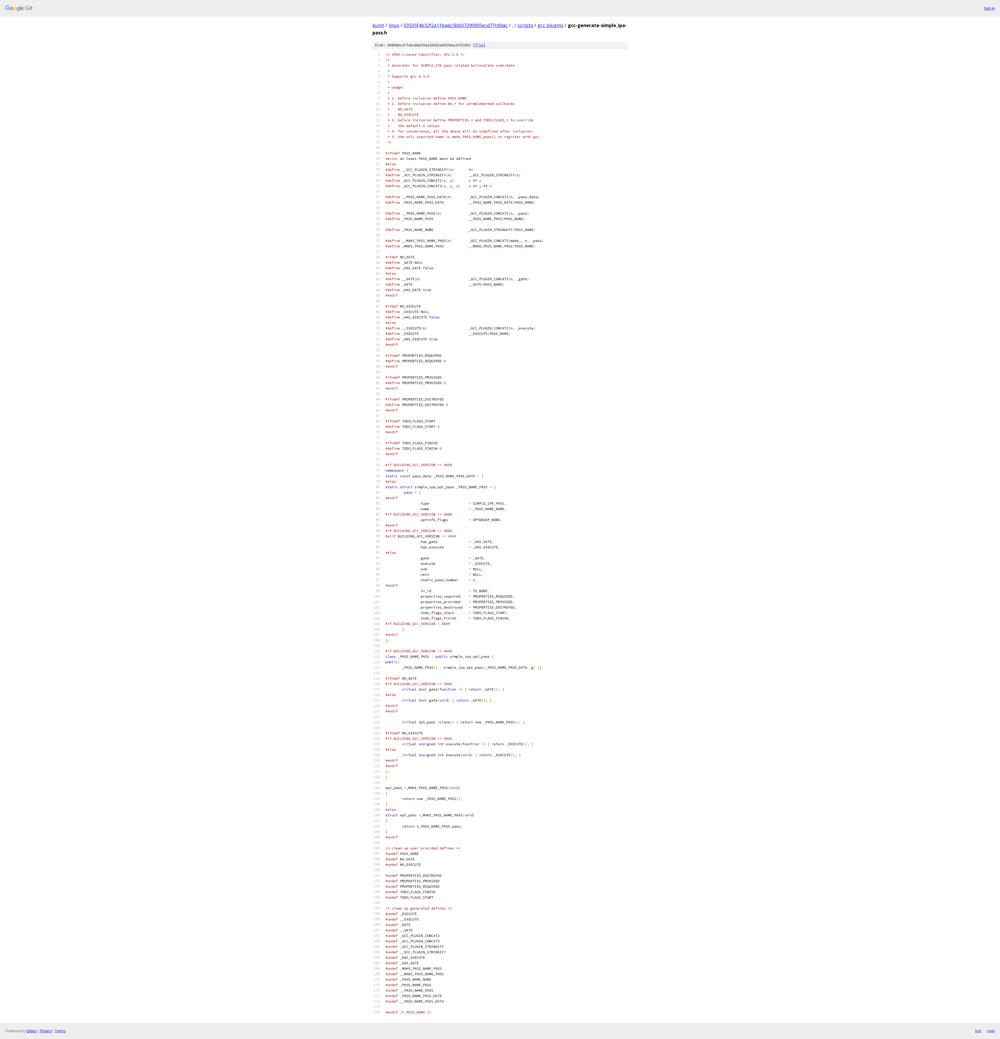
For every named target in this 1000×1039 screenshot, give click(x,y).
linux (394, 25)
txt (978, 1030)
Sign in (989, 8)
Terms (60, 1030)
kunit (378, 25)
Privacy (46, 1030)
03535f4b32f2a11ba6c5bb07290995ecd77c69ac (456, 25)
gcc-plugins (550, 25)
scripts (525, 25)
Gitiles (31, 1030)
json (990, 1030)
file (479, 45)
